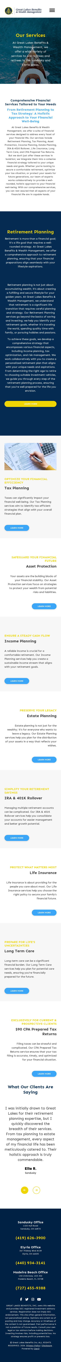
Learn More (30, 404)
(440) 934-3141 (30, 1262)
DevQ (37, 1348)
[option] (30, 1145)
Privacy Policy (33, 1345)
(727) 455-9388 (30, 1288)
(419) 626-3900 (30, 1237)
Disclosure (47, 1345)
